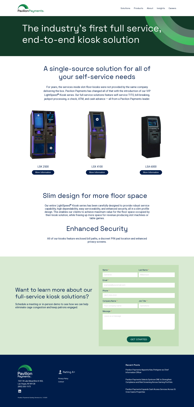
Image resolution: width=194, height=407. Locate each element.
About (150, 8)
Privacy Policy (63, 379)
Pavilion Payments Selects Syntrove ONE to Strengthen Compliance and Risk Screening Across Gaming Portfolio (149, 380)
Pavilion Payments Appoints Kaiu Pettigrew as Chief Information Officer (147, 371)
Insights (161, 8)
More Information (43, 172)
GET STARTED (139, 339)
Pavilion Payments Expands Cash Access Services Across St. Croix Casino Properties (151, 390)
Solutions (125, 8)
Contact (61, 382)
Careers (172, 8)
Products (138, 8)
